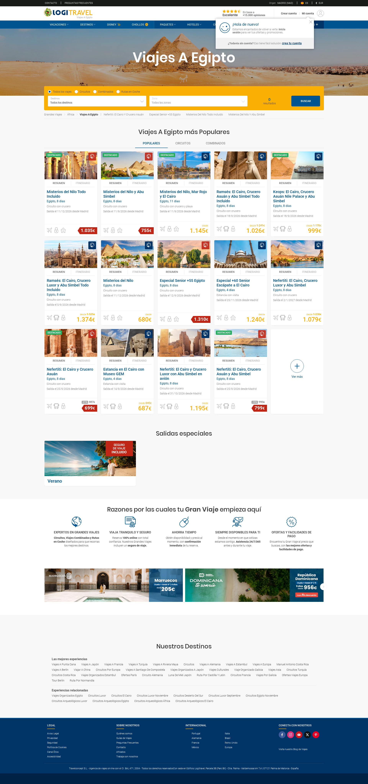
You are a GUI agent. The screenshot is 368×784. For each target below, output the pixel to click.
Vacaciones (58, 24)
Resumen (59, 183)
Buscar (306, 101)
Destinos (86, 24)
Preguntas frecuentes (79, 3)
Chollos (138, 24)
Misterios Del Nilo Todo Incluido (204, 114)
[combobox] (97, 101)
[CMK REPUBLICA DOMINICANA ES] (254, 585)
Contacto (51, 3)
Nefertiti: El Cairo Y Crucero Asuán (124, 114)
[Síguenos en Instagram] (291, 734)
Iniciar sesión (299, 27)
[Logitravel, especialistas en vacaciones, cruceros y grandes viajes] (68, 12)
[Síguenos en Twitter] (308, 734)
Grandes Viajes (53, 114)
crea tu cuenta (292, 43)
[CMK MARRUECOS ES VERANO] (113, 585)
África (70, 114)
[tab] (151, 143)
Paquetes (166, 24)
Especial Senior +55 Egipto (165, 114)
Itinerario (83, 183)
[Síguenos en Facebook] (283, 734)
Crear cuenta (289, 13)
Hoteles (193, 24)
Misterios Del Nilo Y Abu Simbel (246, 114)
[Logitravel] (244, 13)
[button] (49, 230)
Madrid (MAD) (281, 3)
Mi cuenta (308, 13)
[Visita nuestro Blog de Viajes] (300, 755)
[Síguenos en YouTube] (300, 734)
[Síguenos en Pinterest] (316, 734)
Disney (111, 24)
